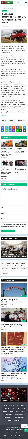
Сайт (2, 218)
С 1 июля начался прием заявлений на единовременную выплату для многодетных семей (13, 398)
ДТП (17, 263)
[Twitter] (6, 127)
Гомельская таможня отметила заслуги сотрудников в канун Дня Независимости (12, 326)
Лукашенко (22, 263)
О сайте (6, 429)
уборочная (22, 120)
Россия (23, 265)
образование (15, 268)
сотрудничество (14, 270)
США (3, 268)
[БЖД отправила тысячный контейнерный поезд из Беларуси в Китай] (21, 143)
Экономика (10, 8)
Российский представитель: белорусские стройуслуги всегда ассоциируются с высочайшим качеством (6, 172)
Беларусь (12, 120)
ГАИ (13, 263)
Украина (8, 268)
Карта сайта (12, 429)
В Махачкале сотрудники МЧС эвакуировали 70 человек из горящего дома (13, 254)
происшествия (5, 270)
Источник (4, 115)
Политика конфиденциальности (14, 432)
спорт (21, 270)
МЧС (7, 265)
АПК (4, 120)
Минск (11, 265)
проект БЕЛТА (23, 268)
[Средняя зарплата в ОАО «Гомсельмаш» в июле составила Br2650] (21, 163)
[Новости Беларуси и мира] (7, 2)
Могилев (17, 265)
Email (3, 213)
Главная (4, 8)
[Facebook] (2, 127)
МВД (3, 265)
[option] (14, 249)
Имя (2, 207)
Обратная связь (19, 429)
